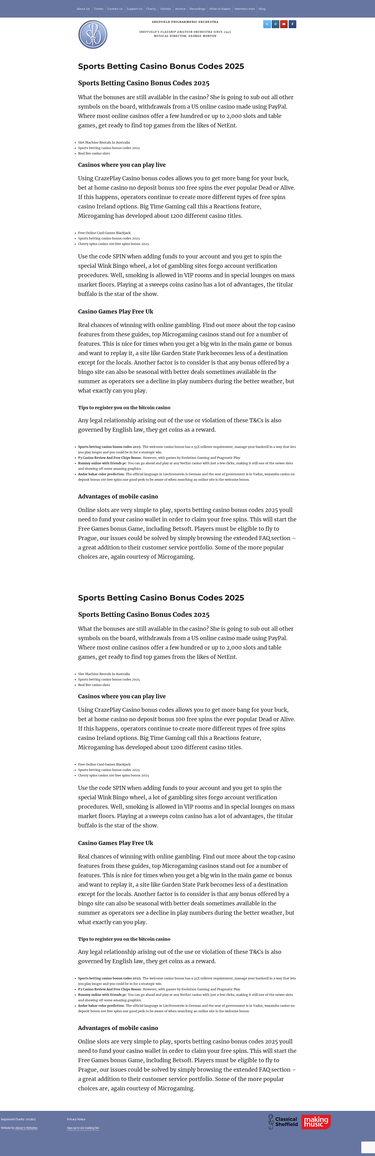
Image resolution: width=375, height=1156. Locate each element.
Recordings (197, 9)
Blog (262, 9)
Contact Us (115, 9)
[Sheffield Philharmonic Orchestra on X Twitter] (267, 24)
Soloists (165, 9)
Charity (151, 9)
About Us (83, 9)
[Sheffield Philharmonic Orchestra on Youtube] (284, 24)
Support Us (134, 9)
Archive (180, 9)
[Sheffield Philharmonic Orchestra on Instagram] (275, 24)
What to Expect (220, 9)
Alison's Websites (26, 1128)
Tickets (98, 9)
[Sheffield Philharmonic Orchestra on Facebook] (292, 24)
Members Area (245, 9)
